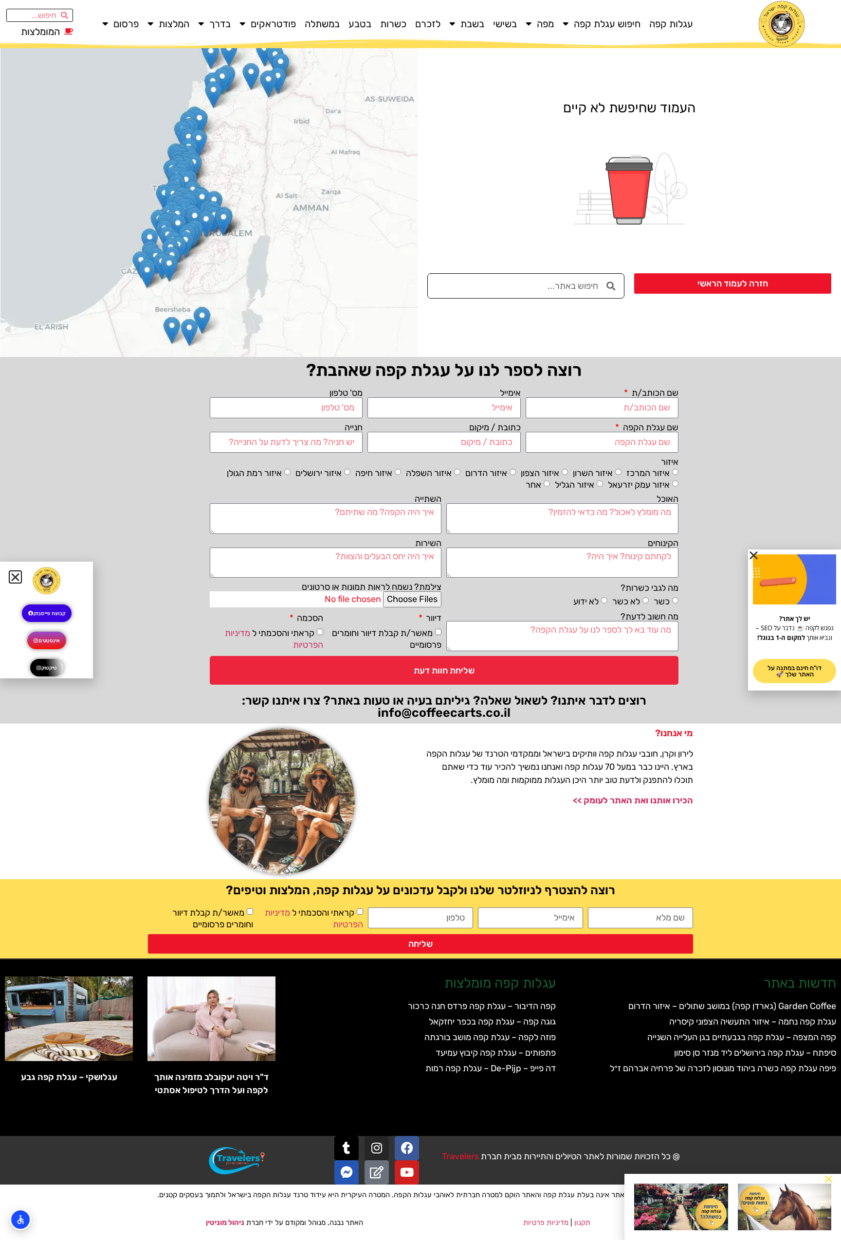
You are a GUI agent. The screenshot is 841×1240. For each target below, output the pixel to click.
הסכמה (309, 618)
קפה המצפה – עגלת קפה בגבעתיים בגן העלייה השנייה (741, 1037)
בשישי (505, 24)
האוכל (667, 499)
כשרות (393, 24)
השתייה (428, 499)
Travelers (460, 1156)
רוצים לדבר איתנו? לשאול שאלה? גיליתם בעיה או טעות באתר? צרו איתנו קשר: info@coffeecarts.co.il (444, 706)
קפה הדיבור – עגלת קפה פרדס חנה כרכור (482, 1006)
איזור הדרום (486, 473)
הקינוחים (663, 543)
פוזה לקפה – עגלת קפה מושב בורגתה (490, 1037)
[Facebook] (407, 1148)
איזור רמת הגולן (254, 473)
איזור (669, 462)
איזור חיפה (373, 473)
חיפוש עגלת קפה (607, 24)
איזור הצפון (540, 473)
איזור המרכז (648, 473)
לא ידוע (586, 601)
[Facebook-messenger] (346, 1172)
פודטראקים (273, 24)
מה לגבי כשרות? (649, 588)
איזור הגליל (574, 484)
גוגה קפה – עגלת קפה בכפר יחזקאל (492, 1021)
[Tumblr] (346, 1148)
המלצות (174, 24)
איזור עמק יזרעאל (639, 484)
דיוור (432, 618)
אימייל (510, 393)
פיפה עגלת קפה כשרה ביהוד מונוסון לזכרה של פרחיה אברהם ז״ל (723, 1068)
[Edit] (377, 1172)
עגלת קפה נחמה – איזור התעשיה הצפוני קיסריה (752, 1021)
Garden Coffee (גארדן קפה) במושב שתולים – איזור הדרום (732, 1006)
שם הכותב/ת (654, 393)
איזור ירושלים (318, 473)
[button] (828, 1179)
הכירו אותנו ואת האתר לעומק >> (633, 800)
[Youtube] (407, 1172)
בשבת (472, 24)
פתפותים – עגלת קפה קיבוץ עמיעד (496, 1052)
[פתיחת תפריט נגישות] (20, 1219)
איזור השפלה (429, 473)
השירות (428, 543)
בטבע (359, 24)
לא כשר (626, 601)
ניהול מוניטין (225, 1222)
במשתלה (322, 24)
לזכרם (427, 24)
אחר (533, 484)
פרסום (126, 24)
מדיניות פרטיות (545, 1222)
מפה (545, 24)
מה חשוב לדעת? (649, 616)
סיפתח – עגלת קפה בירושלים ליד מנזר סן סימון (755, 1052)
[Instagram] (377, 1148)
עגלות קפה (671, 24)
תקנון (582, 1222)
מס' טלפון (346, 393)
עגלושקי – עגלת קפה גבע (69, 1077)
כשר (662, 601)
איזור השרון (593, 473)
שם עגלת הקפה (649, 427)
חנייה (354, 427)
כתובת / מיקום (495, 427)
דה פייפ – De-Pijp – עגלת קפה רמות (490, 1068)
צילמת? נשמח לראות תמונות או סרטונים (371, 587)
